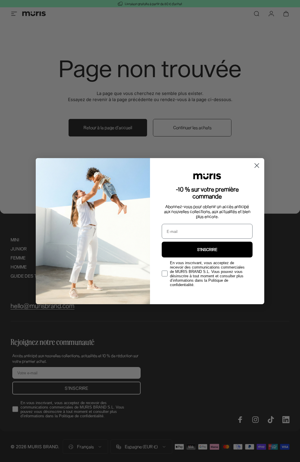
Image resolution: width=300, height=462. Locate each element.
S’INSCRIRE (207, 249)
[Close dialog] (257, 165)
